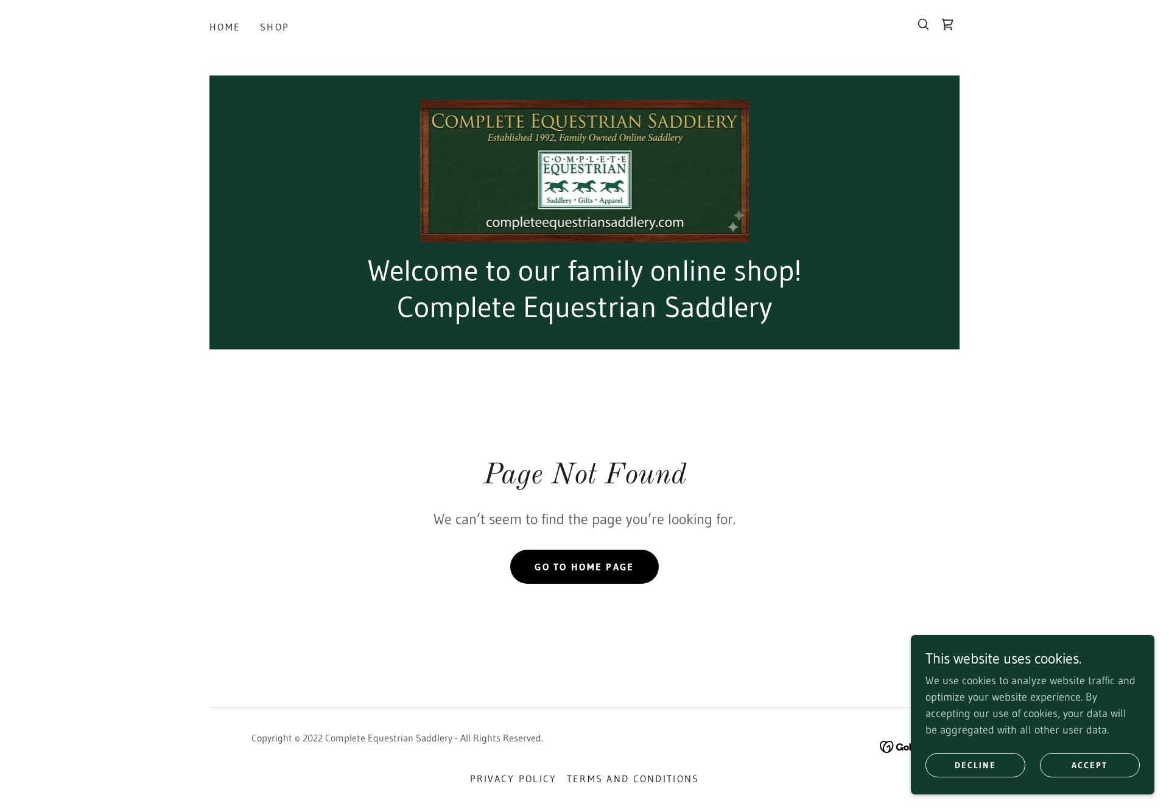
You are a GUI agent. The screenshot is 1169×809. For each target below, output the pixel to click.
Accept (1090, 765)
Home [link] (224, 27)
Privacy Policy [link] (513, 778)
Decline (975, 765)
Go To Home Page (584, 567)
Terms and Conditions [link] (633, 778)
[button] (947, 24)
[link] (584, 170)
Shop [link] (274, 27)
